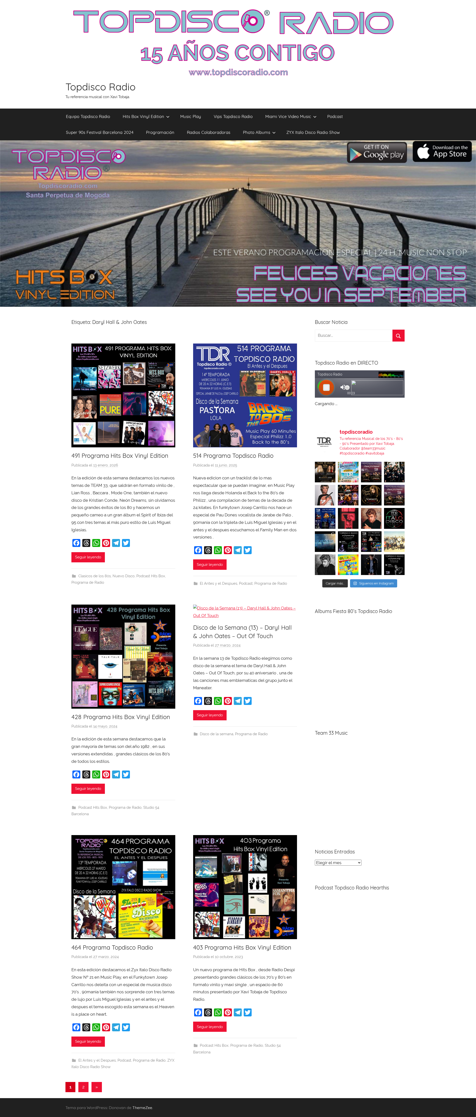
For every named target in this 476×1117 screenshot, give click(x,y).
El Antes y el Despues (218, 583)
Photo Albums (256, 132)
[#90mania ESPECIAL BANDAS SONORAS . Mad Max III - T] (394, 472)
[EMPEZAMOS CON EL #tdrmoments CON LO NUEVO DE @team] (325, 541)
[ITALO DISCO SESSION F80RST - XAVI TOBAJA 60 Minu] (394, 518)
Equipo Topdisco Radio (88, 116)
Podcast (335, 116)
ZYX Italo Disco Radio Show (313, 132)
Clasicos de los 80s (94, 576)
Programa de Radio (87, 582)
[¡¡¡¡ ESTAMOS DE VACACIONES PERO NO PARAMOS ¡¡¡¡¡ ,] (325, 472)
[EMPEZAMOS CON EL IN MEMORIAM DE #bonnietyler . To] (371, 495)
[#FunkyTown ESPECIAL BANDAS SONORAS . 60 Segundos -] (325, 495)
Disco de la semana (216, 734)
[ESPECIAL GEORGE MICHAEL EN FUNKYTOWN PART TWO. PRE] (371, 518)
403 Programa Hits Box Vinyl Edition (242, 947)
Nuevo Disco (124, 576)
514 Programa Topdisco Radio (233, 455)
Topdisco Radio (100, 86)
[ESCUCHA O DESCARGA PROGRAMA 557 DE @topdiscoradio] (371, 541)
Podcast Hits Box (150, 576)
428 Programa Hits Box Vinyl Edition (120, 717)
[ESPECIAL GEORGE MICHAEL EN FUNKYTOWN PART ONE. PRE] (325, 564)
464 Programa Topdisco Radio (112, 947)
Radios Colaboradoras (208, 132)
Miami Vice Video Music (288, 116)
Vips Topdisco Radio (233, 116)
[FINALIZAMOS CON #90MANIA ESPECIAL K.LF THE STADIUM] (348, 518)
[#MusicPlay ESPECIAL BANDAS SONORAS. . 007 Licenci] (348, 495)
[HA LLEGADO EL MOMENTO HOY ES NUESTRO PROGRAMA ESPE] (394, 495)
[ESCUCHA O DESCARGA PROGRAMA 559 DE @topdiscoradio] (371, 472)
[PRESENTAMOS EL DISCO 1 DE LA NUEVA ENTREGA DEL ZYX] (348, 564)
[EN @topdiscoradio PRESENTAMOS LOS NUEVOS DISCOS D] (348, 541)
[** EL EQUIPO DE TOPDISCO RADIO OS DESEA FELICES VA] (348, 472)
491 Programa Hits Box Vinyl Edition (119, 455)
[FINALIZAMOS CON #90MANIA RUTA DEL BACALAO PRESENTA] (394, 541)
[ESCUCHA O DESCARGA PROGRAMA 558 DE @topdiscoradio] (325, 518)
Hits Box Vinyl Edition (143, 116)
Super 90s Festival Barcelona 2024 (99, 132)
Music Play (190, 116)
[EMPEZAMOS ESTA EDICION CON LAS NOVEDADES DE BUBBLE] (371, 564)
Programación (160, 132)
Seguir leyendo (88, 557)
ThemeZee (142, 1107)
